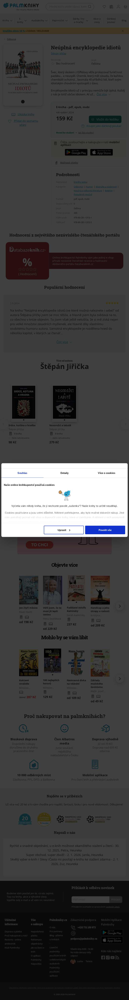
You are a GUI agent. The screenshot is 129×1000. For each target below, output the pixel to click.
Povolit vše (105, 529)
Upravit (62, 529)
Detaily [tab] (64, 472)
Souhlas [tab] (22, 472)
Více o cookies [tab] (106, 472)
